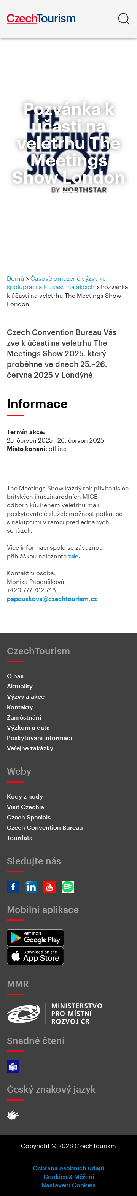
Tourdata (20, 837)
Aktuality (20, 686)
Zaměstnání (24, 717)
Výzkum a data (28, 727)
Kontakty (20, 706)
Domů (15, 278)
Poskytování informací (39, 737)
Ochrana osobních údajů (68, 1167)
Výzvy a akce (26, 696)
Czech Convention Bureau (45, 827)
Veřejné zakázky (30, 747)
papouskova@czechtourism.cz (52, 598)
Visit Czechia (25, 806)
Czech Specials (29, 817)
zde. (74, 556)
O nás (15, 675)
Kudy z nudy (25, 796)
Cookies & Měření (68, 1176)
